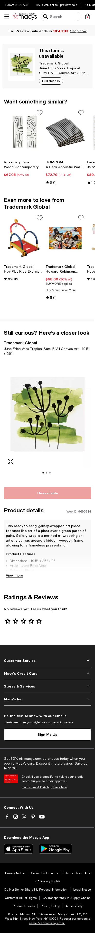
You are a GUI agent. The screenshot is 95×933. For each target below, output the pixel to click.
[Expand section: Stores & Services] (47, 686)
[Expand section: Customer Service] (47, 660)
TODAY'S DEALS (16, 5)
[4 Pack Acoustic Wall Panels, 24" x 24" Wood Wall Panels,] (65, 133)
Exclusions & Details (35, 787)
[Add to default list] (40, 113)
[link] (24, 168)
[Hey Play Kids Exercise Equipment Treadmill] (24, 238)
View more (14, 575)
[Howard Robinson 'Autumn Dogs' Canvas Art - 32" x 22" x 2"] (65, 238)
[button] (47, 421)
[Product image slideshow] (47, 421)
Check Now (59, 787)
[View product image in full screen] (11, 461)
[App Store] (18, 849)
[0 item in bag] (87, 16)
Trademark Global (53, 63)
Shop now (78, 31)
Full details (51, 81)
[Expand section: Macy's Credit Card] (47, 673)
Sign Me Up (47, 734)
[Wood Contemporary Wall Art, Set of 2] (24, 133)
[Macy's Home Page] (25, 16)
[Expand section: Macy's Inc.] (47, 699)
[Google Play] (55, 849)
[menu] (7, 16)
